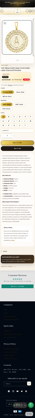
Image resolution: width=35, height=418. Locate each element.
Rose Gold (20, 92)
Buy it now (17, 148)
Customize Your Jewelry (13, 334)
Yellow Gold (7, 92)
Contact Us (8, 331)
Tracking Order (10, 337)
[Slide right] (22, 60)
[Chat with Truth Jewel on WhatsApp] (31, 405)
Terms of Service (10, 358)
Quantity (6, 130)
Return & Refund (10, 352)
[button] (1, 10)
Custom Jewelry (10, 316)
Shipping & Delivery (11, 348)
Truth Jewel (14, 414)
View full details (7, 266)
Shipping (10, 85)
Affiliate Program (11, 319)
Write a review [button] (17, 286)
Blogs (6, 313)
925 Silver (7, 109)
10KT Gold (7, 104)
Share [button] (5, 251)
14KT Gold (19, 104)
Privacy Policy (9, 355)
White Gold (7, 96)
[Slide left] (13, 60)
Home (6, 309)
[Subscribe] (29, 383)
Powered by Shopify (24, 414)
